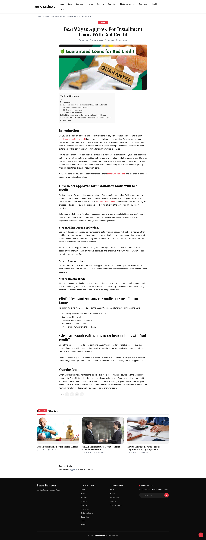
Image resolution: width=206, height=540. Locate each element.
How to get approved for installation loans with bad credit (84, 105)
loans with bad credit (116, 174)
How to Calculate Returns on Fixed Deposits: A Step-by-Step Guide (144, 448)
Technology (143, 4)
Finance (90, 4)
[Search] (169, 7)
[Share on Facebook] (72, 394)
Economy (100, 4)
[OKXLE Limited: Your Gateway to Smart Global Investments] (103, 430)
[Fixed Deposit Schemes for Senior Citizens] (58, 430)
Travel (61, 9)
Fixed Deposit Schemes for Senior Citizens (57, 446)
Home (61, 4)
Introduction (66, 102)
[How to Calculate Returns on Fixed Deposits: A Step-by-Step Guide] (148, 430)
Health (154, 4)
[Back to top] (200, 534)
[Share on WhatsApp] (82, 394)
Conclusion (66, 121)
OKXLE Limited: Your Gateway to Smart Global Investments (101, 448)
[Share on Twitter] (67, 394)
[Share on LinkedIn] (77, 394)
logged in (73, 470)
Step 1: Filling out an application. (77, 107)
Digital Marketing (127, 4)
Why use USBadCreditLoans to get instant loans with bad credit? (87, 118)
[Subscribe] (166, 495)
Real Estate (112, 4)
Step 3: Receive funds (74, 112)
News (70, 4)
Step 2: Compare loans (74, 110)
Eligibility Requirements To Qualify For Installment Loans (84, 115)
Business (79, 4)
